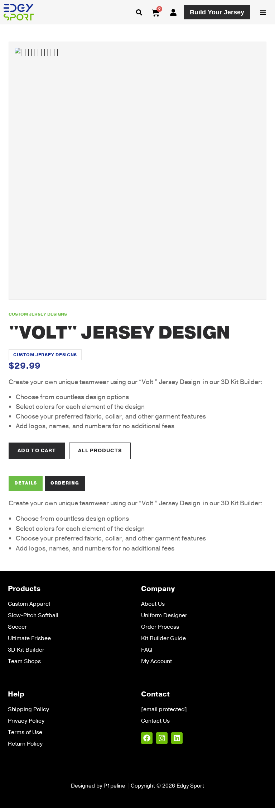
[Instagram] (162, 738)
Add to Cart (37, 450)
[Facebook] (147, 738)
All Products (99, 450)
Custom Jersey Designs (45, 355)
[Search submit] (139, 12)
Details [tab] (25, 483)
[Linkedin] (177, 738)
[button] (262, 12)
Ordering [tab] (64, 483)
